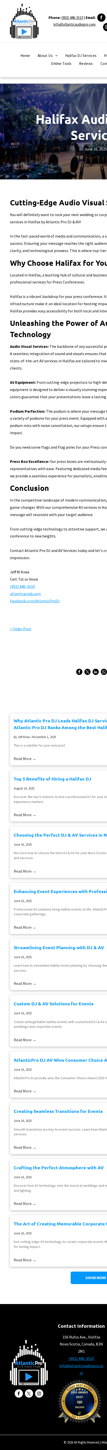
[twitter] (29, 1394)
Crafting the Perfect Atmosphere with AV (59, 1167)
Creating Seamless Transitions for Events (58, 1111)
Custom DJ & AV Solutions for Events (54, 1003)
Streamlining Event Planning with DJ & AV (59, 947)
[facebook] (101, 18)
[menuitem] (25, 56)
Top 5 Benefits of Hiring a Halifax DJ (52, 779)
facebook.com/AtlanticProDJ (35, 600)
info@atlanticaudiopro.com (75, 24)
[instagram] (39, 1394)
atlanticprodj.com (25, 593)
